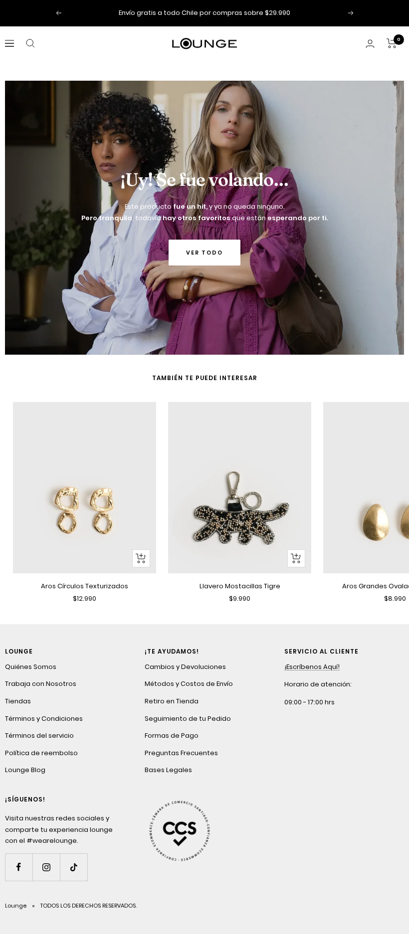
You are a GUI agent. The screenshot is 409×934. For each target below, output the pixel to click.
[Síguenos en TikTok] (73, 867)
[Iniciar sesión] (370, 43)
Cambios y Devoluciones (185, 666)
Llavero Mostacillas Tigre (240, 586)
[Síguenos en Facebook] (18, 867)
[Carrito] (392, 43)
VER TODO (204, 253)
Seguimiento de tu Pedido (188, 718)
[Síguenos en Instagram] (46, 867)
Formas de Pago (172, 735)
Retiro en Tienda (172, 701)
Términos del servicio (39, 735)
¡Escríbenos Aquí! (312, 666)
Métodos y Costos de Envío (189, 683)
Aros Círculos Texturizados (84, 586)
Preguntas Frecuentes (181, 753)
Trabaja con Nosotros (40, 683)
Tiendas (18, 701)
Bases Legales (168, 770)
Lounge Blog (25, 770)
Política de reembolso (41, 753)
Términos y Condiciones (44, 718)
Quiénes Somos (30, 666)
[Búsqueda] (30, 43)
